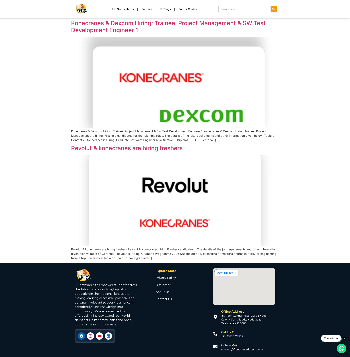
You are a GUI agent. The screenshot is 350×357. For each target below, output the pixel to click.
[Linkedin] (108, 336)
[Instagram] (90, 336)
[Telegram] (81, 336)
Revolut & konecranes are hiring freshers (127, 148)
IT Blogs (165, 9)
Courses (146, 9)
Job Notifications (122, 9)
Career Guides (187, 9)
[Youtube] (99, 336)
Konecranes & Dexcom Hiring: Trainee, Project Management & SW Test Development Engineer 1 (168, 27)
